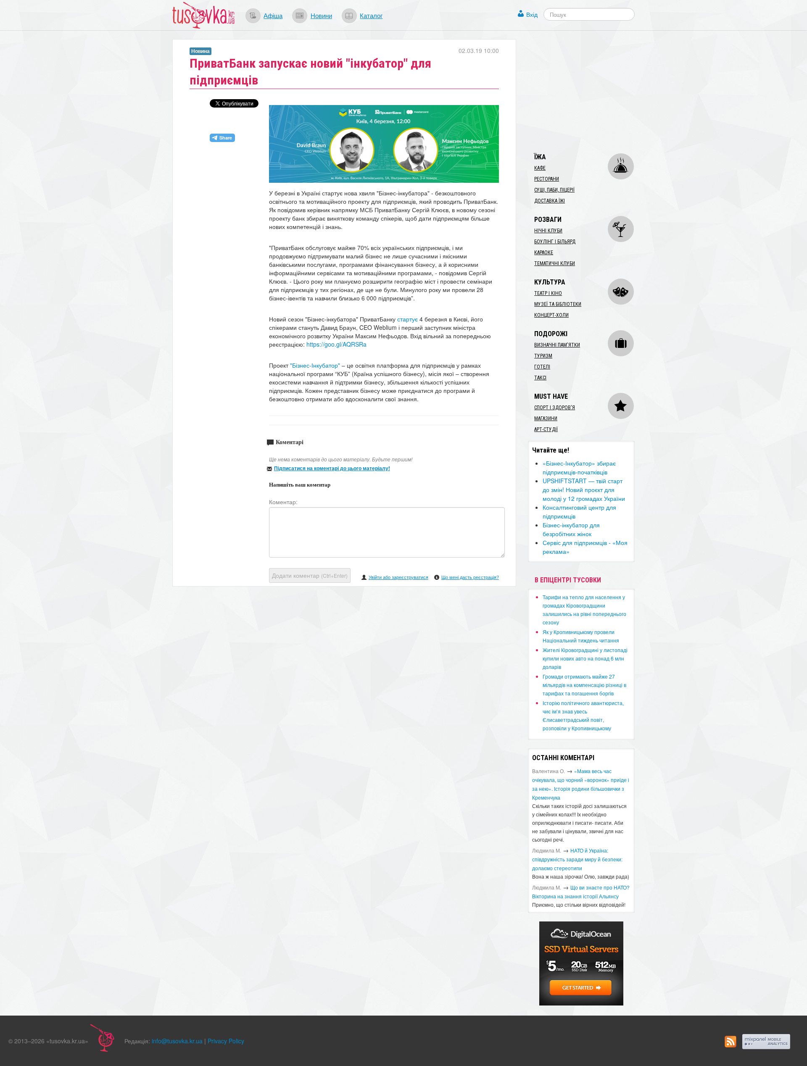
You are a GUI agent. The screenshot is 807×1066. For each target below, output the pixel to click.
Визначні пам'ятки (557, 345)
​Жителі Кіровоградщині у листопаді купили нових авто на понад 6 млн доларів (585, 658)
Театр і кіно (548, 293)
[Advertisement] (591, 91)
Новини (321, 15)
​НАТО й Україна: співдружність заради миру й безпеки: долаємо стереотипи (577, 859)
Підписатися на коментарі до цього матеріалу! (332, 468)
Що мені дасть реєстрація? (470, 577)
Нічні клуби (548, 231)
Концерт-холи (551, 315)
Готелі (542, 367)
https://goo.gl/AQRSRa (336, 344)
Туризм (543, 356)
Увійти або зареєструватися (398, 577)
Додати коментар (310, 575)
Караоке (543, 252)
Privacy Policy (226, 1041)
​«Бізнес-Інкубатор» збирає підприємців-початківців (579, 467)
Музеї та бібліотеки (557, 304)
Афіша (273, 15)
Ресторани (546, 179)
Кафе (540, 168)
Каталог (371, 15)
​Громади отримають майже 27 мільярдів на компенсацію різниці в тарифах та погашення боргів (584, 685)
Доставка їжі (549, 201)
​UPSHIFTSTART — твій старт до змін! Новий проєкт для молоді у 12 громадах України (584, 489)
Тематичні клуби (554, 263)
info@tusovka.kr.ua (177, 1041)
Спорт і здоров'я (554, 408)
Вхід (532, 14)
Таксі (540, 378)
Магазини (545, 418)
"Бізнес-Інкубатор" (314, 365)
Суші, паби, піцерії (554, 190)
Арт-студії (546, 429)
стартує (407, 319)
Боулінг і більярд (554, 242)
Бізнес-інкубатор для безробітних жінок (571, 529)
